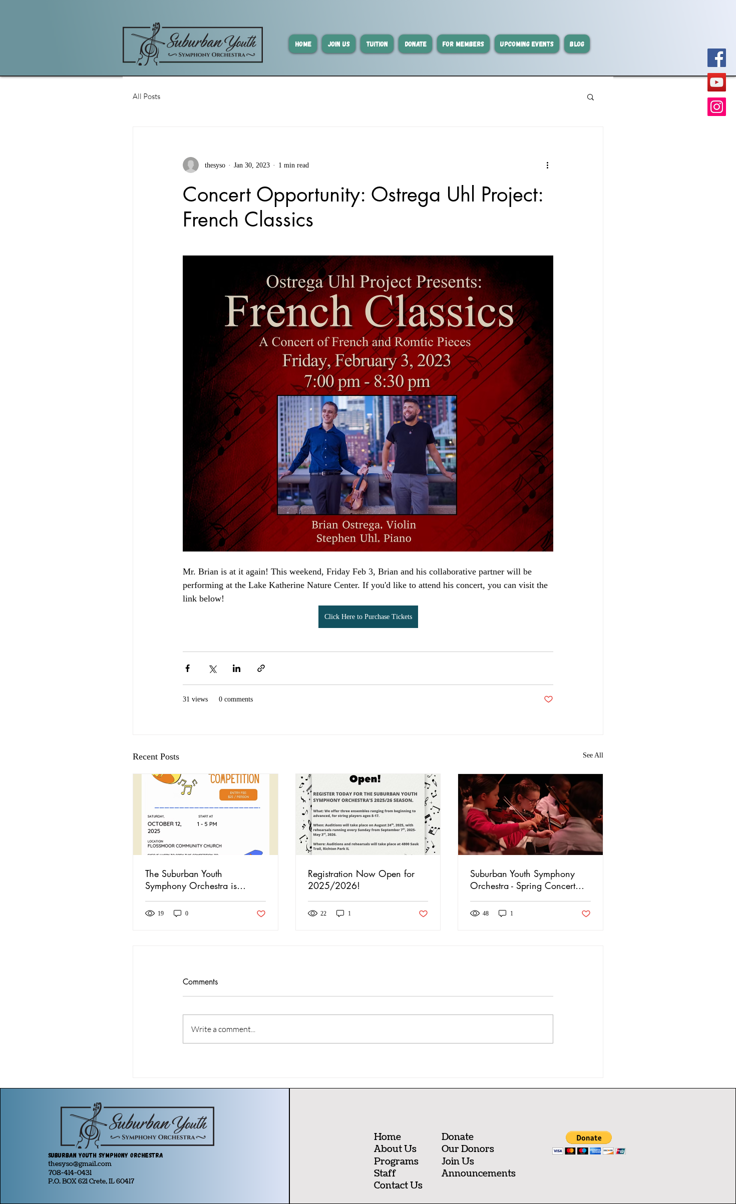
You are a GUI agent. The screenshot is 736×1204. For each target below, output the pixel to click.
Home (387, 1137)
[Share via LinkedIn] (236, 668)
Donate (458, 1137)
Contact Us (398, 1186)
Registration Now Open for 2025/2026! (361, 880)
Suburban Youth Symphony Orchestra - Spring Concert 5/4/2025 (522, 880)
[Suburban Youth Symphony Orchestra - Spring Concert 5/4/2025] (530, 814)
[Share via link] (261, 668)
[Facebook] (716, 57)
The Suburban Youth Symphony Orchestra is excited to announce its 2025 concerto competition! (202, 880)
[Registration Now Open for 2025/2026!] (368, 814)
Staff (385, 1174)
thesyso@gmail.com (80, 1164)
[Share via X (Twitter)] (212, 668)
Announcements (479, 1174)
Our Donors (468, 1149)
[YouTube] (716, 82)
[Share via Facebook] (187, 668)
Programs (396, 1162)
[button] (590, 96)
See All (593, 755)
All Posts (146, 96)
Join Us (458, 1162)
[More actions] (547, 165)
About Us (395, 1149)
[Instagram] (716, 107)
